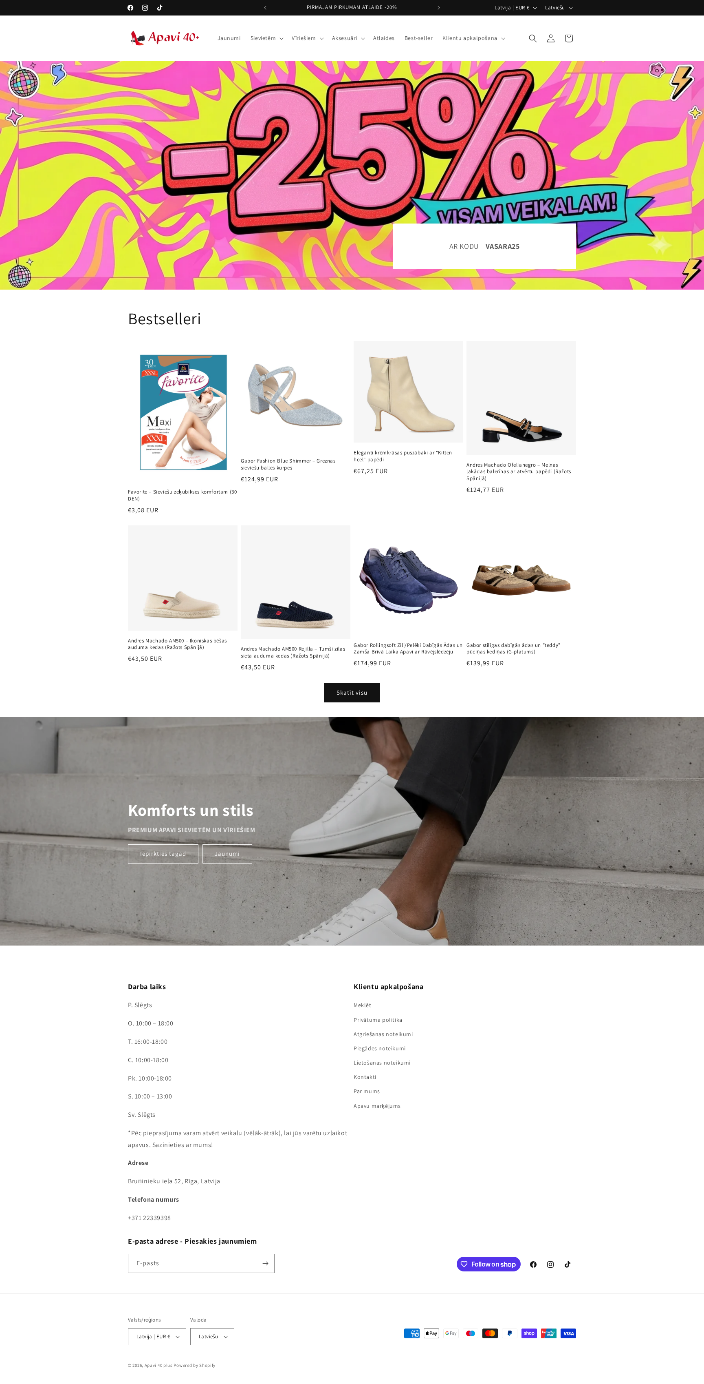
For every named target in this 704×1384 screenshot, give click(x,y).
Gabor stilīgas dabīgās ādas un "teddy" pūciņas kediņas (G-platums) (513, 648)
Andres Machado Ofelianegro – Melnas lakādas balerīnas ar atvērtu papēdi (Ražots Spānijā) (518, 472)
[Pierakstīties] (265, 1263)
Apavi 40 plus (159, 1365)
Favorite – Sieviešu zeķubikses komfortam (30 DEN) (182, 495)
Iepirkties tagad (163, 853)
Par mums (367, 1091)
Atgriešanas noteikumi (383, 1034)
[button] (266, 38)
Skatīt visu (352, 692)
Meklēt (363, 1005)
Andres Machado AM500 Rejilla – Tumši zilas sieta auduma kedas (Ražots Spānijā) (293, 652)
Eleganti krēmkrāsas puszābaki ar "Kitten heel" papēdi (403, 456)
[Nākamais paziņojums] (439, 8)
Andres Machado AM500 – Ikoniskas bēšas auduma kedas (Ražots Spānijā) (177, 644)
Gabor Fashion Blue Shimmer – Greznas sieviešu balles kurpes (288, 464)
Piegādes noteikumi (380, 1048)
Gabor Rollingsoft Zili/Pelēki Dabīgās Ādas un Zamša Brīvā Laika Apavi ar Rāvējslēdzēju (408, 648)
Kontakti (365, 1077)
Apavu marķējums (377, 1105)
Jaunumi (227, 853)
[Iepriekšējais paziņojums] (265, 8)
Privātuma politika (378, 1019)
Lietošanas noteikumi (382, 1062)
